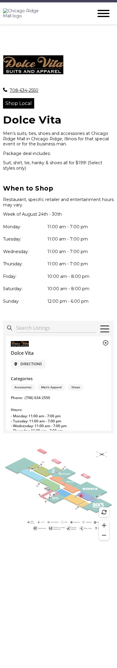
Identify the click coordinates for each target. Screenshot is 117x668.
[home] (43, 13)
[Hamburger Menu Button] (103, 13)
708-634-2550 (24, 90)
